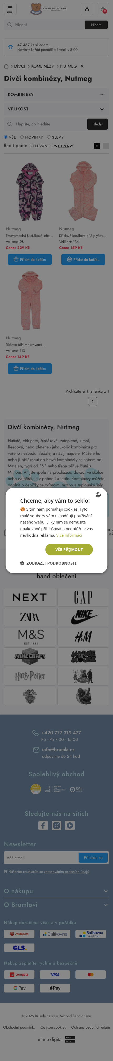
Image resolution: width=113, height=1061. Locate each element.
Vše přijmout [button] (69, 549)
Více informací (69, 535)
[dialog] (56, 530)
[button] (48, 563)
